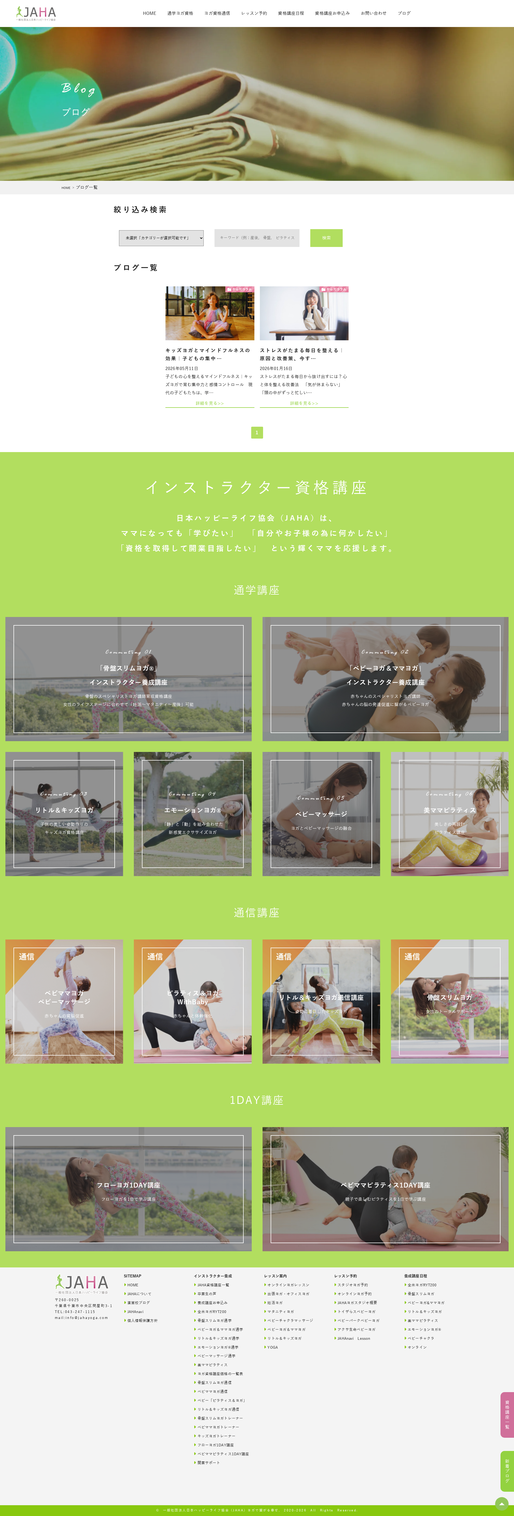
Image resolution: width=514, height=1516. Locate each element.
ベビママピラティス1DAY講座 (223, 1454)
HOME (66, 187)
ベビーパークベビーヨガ (359, 1321)
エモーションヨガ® (424, 1330)
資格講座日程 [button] (291, 13)
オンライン (417, 1347)
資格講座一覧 (507, 1415)
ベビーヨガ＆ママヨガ (286, 1330)
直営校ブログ (138, 1303)
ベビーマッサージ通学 (217, 1356)
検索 (326, 238)
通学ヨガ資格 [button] (180, 13)
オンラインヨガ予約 (355, 1294)
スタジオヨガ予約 (353, 1285)
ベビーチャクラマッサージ (290, 1321)
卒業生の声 (207, 1294)
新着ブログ (507, 1471)
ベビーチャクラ (421, 1339)
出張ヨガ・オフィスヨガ (288, 1294)
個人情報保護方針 (142, 1321)
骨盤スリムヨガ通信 (215, 1383)
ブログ (404, 13)
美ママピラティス (213, 1365)
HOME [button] (149, 13)
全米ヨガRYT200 (212, 1312)
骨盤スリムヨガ (421, 1294)
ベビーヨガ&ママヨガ (426, 1303)
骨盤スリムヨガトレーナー (220, 1418)
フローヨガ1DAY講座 (216, 1445)
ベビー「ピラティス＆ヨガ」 (222, 1401)
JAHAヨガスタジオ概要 (357, 1303)
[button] (502, 1504)
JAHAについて (139, 1294)
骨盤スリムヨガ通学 (215, 1321)
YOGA (272, 1347)
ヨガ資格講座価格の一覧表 (220, 1374)
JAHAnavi (135, 1312)
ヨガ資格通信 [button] (217, 13)
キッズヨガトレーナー (217, 1436)
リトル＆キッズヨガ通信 (219, 1410)
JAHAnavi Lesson (354, 1339)
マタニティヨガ (280, 1312)
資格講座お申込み (332, 13)
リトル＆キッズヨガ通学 (219, 1339)
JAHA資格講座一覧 (213, 1285)
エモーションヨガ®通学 (218, 1347)
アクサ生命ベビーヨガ (357, 1330)
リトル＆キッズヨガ (284, 1339)
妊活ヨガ (275, 1303)
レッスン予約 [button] (254, 13)
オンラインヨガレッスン (288, 1285)
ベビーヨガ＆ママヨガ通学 (220, 1330)
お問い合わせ (374, 13)
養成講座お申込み (213, 1303)
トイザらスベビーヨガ (357, 1312)
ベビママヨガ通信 (213, 1392)
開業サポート (209, 1463)
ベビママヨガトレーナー (219, 1427)
